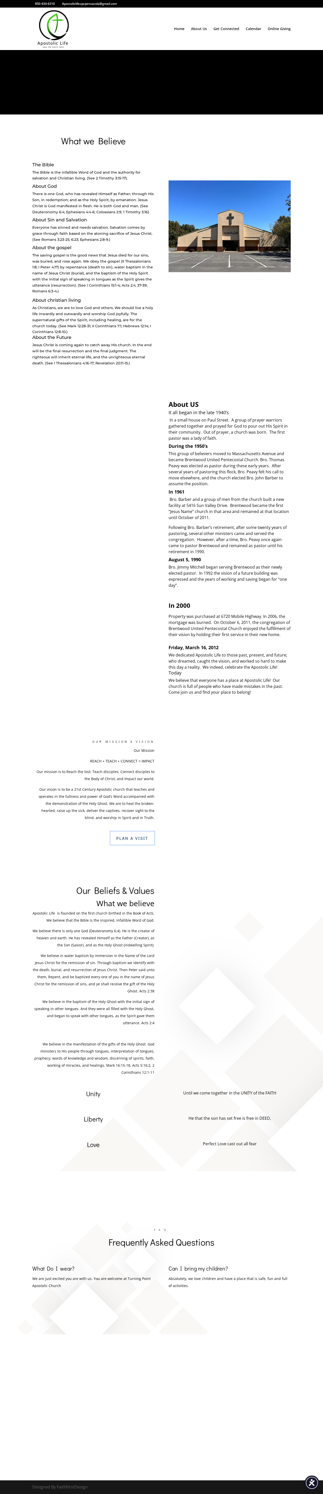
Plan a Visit (132, 838)
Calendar (253, 29)
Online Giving (279, 29)
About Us (199, 29)
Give (183, 102)
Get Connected (226, 29)
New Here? (148, 102)
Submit (264, 1442)
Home (179, 29)
